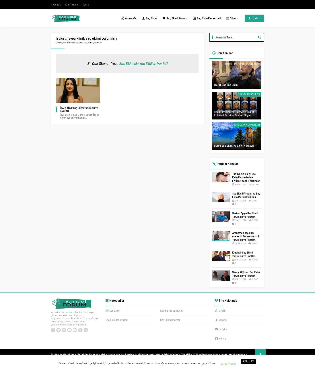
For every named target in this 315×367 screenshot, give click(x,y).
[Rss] (86, 330)
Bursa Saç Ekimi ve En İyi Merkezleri (235, 145)
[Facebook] (53, 330)
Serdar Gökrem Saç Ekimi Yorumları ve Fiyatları (246, 274)
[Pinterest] (80, 330)
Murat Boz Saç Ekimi (226, 84)
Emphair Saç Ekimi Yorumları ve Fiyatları (243, 254)
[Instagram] (64, 330)
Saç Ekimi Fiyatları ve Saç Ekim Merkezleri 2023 (246, 195)
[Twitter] (58, 330)
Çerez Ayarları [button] (228, 363)
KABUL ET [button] (248, 361)
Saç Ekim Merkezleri (247, 124)
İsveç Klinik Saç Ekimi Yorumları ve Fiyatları (79, 109)
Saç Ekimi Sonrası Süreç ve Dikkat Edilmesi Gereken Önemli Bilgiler (234, 113)
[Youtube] (75, 330)
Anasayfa (60, 42)
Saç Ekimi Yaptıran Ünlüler (242, 63)
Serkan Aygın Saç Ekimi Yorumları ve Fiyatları (245, 215)
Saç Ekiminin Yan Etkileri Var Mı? (143, 63)
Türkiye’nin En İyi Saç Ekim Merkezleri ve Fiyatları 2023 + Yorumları (246, 177)
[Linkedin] (69, 330)
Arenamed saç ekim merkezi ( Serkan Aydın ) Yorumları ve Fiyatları (245, 236)
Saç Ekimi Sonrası (249, 94)
